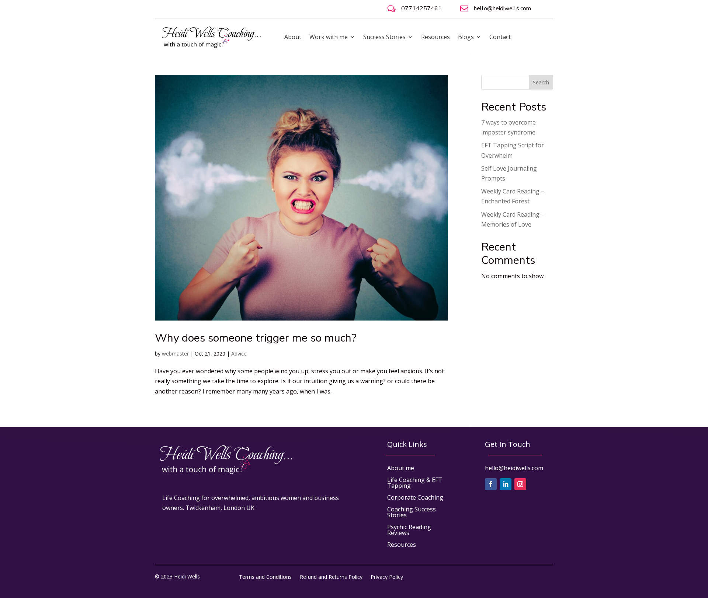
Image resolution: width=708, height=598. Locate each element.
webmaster (175, 353)
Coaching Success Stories (411, 512)
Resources (435, 37)
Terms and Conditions (265, 576)
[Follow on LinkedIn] (505, 484)
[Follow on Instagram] (520, 484)
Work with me (328, 37)
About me (400, 468)
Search (541, 82)
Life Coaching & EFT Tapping (414, 483)
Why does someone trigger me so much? (256, 338)
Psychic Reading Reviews (409, 530)
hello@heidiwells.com (502, 8)
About (292, 37)
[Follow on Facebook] (491, 484)
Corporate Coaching (415, 497)
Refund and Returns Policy (331, 576)
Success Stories (384, 37)
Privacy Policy (387, 576)
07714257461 (421, 8)
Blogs (466, 37)
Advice (239, 353)
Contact (500, 37)
